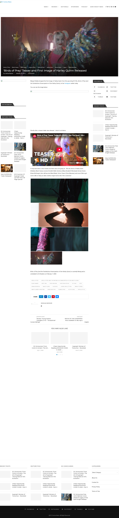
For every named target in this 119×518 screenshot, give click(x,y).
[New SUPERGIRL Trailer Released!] (98, 160)
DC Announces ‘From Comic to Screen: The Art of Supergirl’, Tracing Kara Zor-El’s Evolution (111, 115)
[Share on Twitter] (49, 296)
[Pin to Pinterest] (53, 296)
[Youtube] (115, 6)
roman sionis (61, 289)
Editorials (64, 6)
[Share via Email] (57, 296)
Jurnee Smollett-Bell (66, 286)
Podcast (84, 6)
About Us (94, 478)
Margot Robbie (78, 286)
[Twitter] (107, 6)
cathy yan (44, 283)
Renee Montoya (51, 289)
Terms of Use (96, 491)
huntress (55, 286)
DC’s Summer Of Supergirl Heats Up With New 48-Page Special (19, 176)
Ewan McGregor (36, 286)
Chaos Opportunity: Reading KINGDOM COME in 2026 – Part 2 (111, 127)
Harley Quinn (46, 286)
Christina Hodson (64, 283)
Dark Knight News (96, 6)
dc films (74, 283)
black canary (35, 283)
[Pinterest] (111, 6)
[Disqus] (59, 382)
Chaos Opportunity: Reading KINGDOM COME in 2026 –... (59, 348)
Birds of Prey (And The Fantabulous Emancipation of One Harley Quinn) (60, 280)
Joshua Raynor (9, 73)
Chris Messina (53, 283)
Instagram (67, 83)
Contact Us (95, 482)
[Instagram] (109, 6)
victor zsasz (71, 289)
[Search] (118, 6)
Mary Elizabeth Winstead (38, 289)
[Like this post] (41, 296)
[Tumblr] (113, 6)
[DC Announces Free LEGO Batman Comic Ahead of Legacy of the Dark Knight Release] (98, 148)
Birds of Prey (35, 280)
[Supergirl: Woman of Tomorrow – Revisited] (79, 338)
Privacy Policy (96, 487)
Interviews (75, 6)
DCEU (80, 283)
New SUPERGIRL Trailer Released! (110, 159)
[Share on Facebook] (45, 296)
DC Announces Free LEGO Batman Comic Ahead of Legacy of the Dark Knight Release (111, 149)
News (46, 6)
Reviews (54, 6)
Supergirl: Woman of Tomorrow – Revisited (111, 137)
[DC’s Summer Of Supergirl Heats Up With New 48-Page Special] (20, 168)
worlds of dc (81, 289)
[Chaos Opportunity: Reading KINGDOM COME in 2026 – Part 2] (59, 338)
